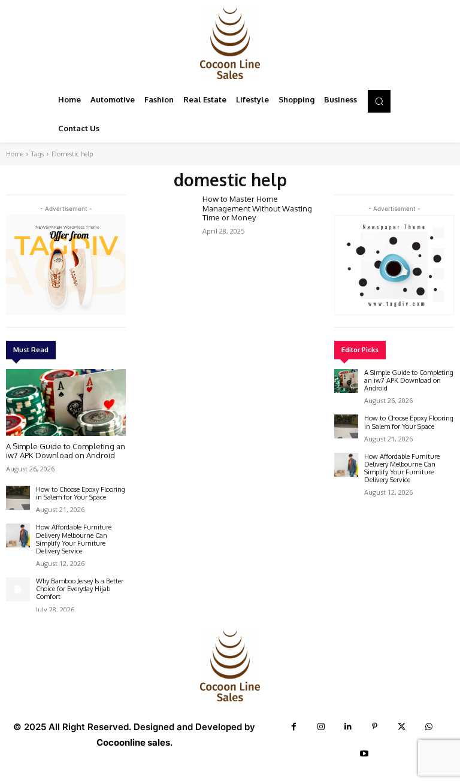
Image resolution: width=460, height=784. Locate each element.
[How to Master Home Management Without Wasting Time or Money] (165, 217)
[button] (379, 101)
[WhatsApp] (428, 726)
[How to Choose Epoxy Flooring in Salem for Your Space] (18, 498)
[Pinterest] (374, 726)
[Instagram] (320, 726)
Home (14, 154)
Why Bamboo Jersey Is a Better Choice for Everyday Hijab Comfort (79, 589)
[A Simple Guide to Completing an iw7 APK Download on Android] (66, 402)
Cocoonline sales (133, 742)
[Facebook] (293, 726)
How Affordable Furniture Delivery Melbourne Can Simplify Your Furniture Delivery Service (73, 539)
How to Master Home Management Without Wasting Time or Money (257, 208)
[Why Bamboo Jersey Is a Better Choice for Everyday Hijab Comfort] (18, 589)
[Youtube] (364, 753)
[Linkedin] (347, 726)
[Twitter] (401, 726)
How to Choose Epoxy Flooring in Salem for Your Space (80, 493)
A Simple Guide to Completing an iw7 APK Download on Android (65, 451)
